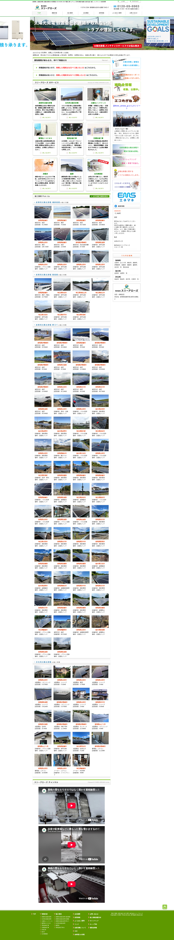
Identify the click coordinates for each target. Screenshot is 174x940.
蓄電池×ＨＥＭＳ (46, 923)
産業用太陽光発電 (46, 916)
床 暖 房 (44, 929)
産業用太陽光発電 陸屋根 (62, 919)
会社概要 (86, 13)
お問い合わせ (133, 13)
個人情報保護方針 (95, 917)
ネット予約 (93, 924)
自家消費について (80, 927)
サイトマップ (94, 921)
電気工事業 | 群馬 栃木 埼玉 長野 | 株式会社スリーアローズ (127, 913)
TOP (34, 914)
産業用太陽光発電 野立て (62, 921)
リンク (77, 924)
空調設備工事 (45, 927)
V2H (76, 931)
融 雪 (43, 931)
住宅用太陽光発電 (46, 919)
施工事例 (70, 13)
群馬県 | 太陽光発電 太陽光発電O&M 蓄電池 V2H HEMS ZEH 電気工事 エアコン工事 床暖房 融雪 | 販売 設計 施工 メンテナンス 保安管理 (69, 1)
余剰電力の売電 (80, 934)
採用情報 (101, 13)
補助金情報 (93, 927)
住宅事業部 (45, 934)
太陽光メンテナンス (47, 921)
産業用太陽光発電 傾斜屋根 (63, 916)
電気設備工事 (45, 925)
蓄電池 (57, 925)
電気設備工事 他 (60, 927)
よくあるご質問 (80, 921)
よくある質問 (117, 13)
